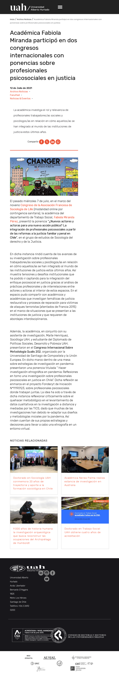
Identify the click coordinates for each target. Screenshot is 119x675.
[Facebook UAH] (52, 572)
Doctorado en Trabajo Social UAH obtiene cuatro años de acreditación (82, 532)
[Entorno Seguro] (59, 663)
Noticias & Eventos (20, 98)
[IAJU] (81, 657)
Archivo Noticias (19, 91)
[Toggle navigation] (60, 7)
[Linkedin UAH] (41, 572)
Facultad (15, 95)
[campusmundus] (84, 663)
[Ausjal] (50, 657)
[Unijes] (78, 668)
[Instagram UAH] (47, 572)
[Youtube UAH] (46, 578)
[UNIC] (34, 663)
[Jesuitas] (41, 668)
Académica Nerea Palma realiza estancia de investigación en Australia (84, 481)
